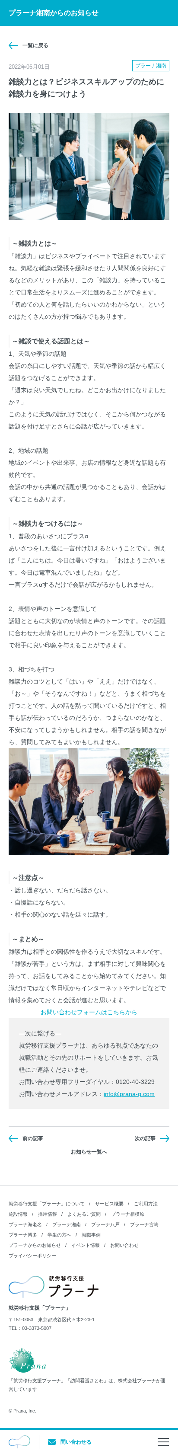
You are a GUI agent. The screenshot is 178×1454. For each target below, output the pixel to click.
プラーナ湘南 (66, 1224)
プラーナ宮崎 (144, 1224)
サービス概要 (109, 1203)
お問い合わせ (124, 1245)
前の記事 (32, 1138)
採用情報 (47, 1214)
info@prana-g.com (129, 1093)
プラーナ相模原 (127, 1214)
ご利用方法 (146, 1203)
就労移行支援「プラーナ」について (47, 1203)
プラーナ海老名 (25, 1224)
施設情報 (18, 1214)
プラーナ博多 (23, 1234)
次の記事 (145, 1138)
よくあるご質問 (84, 1214)
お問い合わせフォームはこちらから (89, 1012)
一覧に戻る (35, 45)
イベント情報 (85, 1245)
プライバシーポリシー (32, 1255)
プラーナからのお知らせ (35, 1245)
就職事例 (91, 1234)
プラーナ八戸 (105, 1224)
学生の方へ (59, 1234)
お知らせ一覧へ (89, 1152)
